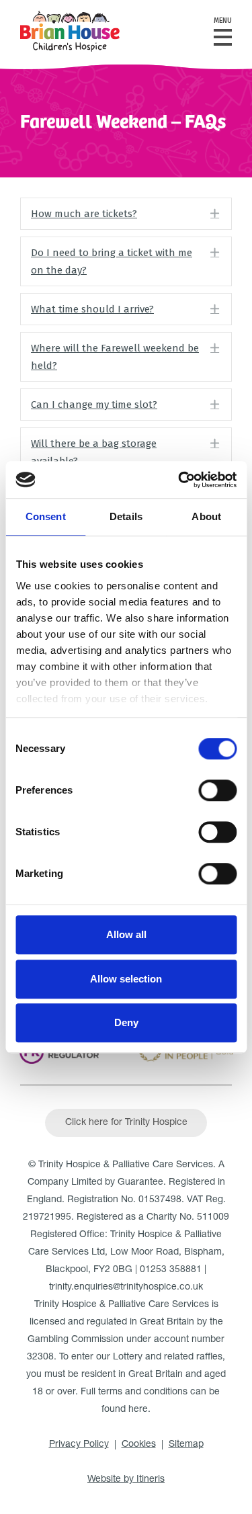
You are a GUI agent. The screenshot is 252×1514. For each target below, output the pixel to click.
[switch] (217, 790)
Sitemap (186, 1444)
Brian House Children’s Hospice (70, 31)
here (138, 1410)
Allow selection (126, 978)
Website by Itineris (126, 1479)
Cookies (139, 1444)
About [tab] (206, 516)
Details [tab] (126, 516)
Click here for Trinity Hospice (126, 1123)
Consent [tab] (46, 516)
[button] (126, 213)
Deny (126, 1022)
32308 (40, 1357)
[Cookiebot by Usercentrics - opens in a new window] (179, 480)
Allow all (126, 934)
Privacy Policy (79, 1444)
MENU (223, 21)
